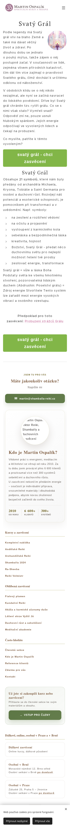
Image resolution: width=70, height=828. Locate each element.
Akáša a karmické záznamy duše (26, 609)
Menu (63, 7)
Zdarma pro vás (15, 670)
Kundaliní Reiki (15, 603)
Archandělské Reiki (18, 556)
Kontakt (10, 676)
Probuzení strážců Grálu (44, 321)
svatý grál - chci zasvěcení (34, 158)
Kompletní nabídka (17, 542)
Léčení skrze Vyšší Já (19, 616)
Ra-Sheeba (12, 569)
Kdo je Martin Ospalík (19, 656)
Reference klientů (17, 663)
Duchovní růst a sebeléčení (23, 623)
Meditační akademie (18, 629)
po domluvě (45, 772)
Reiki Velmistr (14, 575)
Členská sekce (14, 650)
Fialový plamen (15, 596)
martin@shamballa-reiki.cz (37, 398)
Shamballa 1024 (15, 562)
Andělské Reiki (15, 549)
